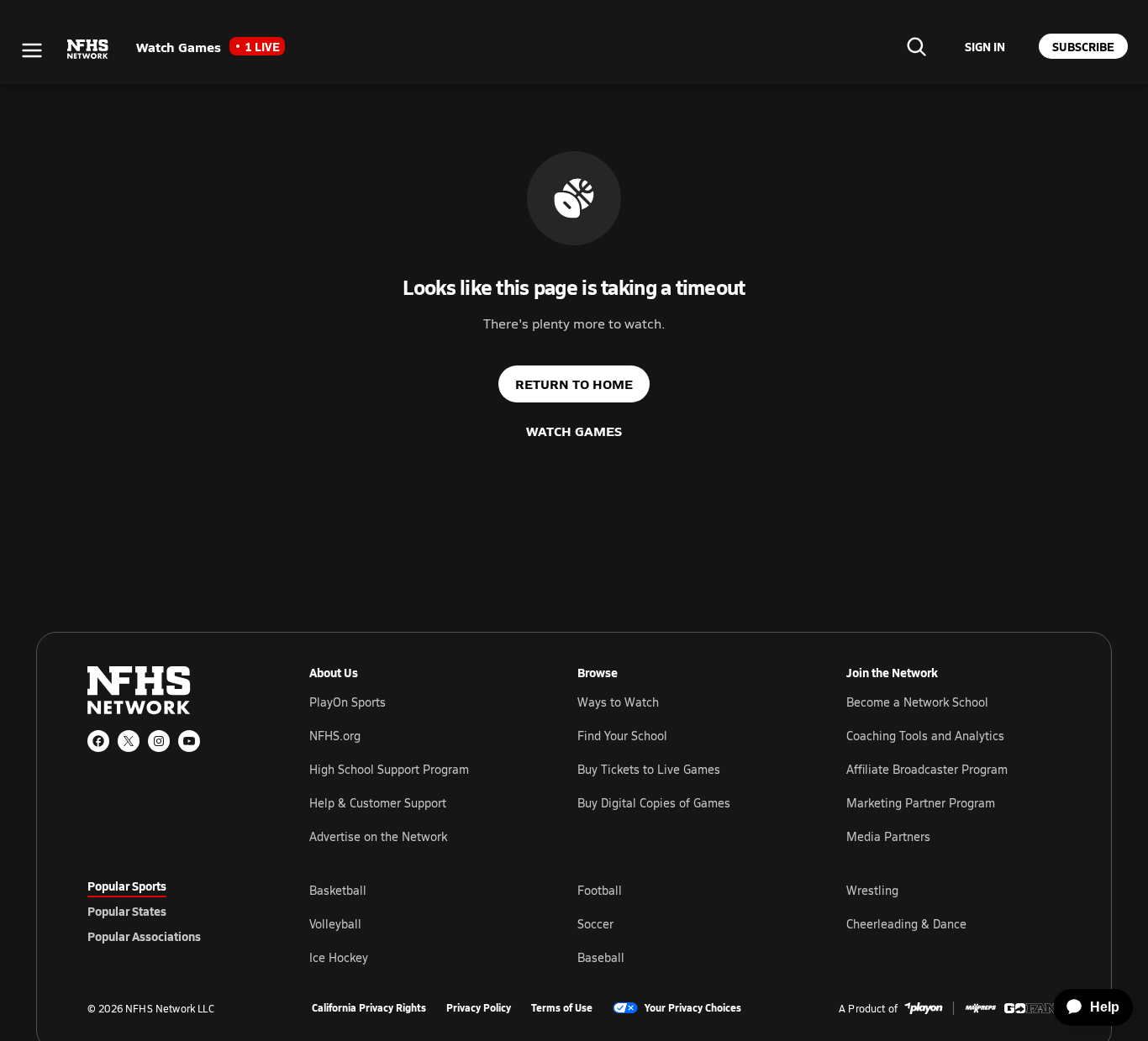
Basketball (337, 890)
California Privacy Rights (369, 1008)
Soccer (595, 924)
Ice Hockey (338, 957)
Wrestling (872, 890)
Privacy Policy (478, 1008)
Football (599, 890)
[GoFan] (1032, 1008)
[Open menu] (32, 50)
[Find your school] (916, 46)
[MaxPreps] (981, 1008)
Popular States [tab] (126, 911)
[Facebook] (98, 741)
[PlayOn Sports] (923, 1008)
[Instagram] (159, 741)
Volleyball (335, 924)
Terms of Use (561, 1008)
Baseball (600, 957)
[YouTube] (189, 741)
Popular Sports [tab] (126, 885)
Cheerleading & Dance (906, 924)
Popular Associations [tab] (144, 936)
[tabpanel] (685, 923)
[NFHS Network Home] (88, 49)
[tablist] (171, 911)
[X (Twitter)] (129, 741)
